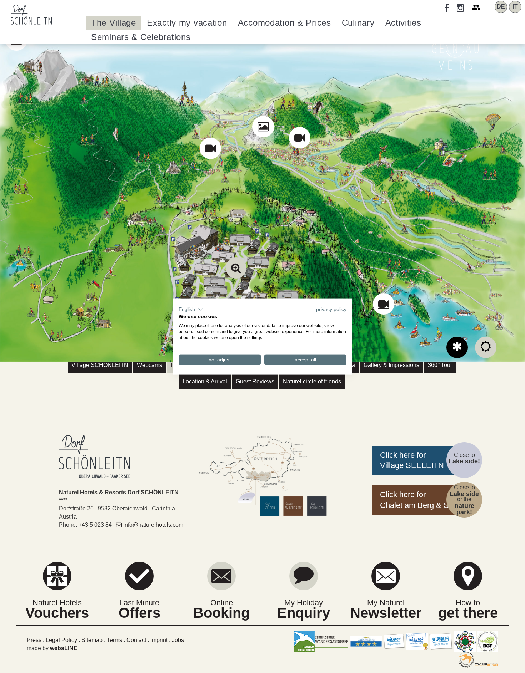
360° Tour (440, 365)
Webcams (149, 365)
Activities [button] (403, 22)
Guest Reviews (255, 381)
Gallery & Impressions (391, 365)
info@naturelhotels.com (153, 525)
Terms (114, 640)
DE (501, 7)
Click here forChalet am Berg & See (419, 500)
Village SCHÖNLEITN (99, 365)
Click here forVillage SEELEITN (412, 460)
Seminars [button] (141, 37)
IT (515, 7)
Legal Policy (61, 640)
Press (34, 640)
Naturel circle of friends (312, 381)
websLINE (64, 648)
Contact (136, 640)
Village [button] (113, 22)
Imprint (159, 640)
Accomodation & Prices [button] (284, 22)
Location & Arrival (204, 381)
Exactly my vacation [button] (187, 22)
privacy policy (331, 309)
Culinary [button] (358, 22)
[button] (191, 309)
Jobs (178, 640)
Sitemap (91, 640)
